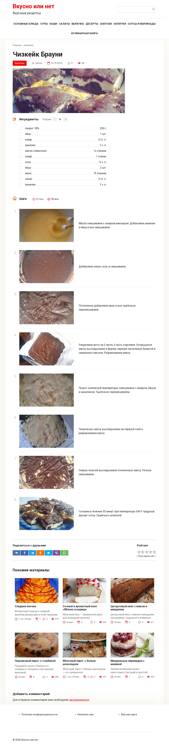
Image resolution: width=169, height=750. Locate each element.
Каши (53, 23)
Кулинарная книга (84, 33)
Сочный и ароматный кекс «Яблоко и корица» (80, 608)
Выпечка (78, 23)
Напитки (120, 23)
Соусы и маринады (141, 23)
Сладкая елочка (25, 606)
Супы (44, 23)
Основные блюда (26, 23)
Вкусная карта (129, 714)
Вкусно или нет (33, 6)
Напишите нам (85, 714)
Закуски (106, 23)
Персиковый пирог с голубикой (35, 660)
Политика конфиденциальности (39, 714)
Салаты (64, 23)
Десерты (92, 23)
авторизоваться (79, 699)
